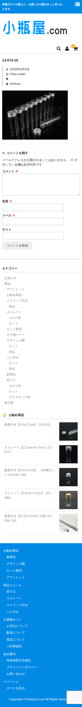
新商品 (11, 374)
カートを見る (16, 688)
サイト (6, 229)
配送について (16, 632)
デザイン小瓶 (16, 340)
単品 (12, 306)
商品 (7, 283)
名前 (7, 201)
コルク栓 (15, 317)
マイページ (11, 681)
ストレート (14, 312)
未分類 (9, 402)
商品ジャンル (12, 585)
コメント (10, 171)
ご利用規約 (14, 646)
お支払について (17, 626)
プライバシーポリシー (22, 667)
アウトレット (16, 289)
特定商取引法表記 (19, 660)
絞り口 (11, 380)
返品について (16, 639)
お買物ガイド (12, 619)
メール (8, 215)
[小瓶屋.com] (35, 32)
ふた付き (13, 357)
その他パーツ (16, 334)
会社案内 (9, 654)
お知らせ (10, 278)
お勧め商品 (14, 295)
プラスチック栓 (19, 397)
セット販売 (14, 329)
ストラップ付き (17, 300)
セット (13, 323)
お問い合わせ (16, 674)
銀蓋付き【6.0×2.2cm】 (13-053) (27, 424)
